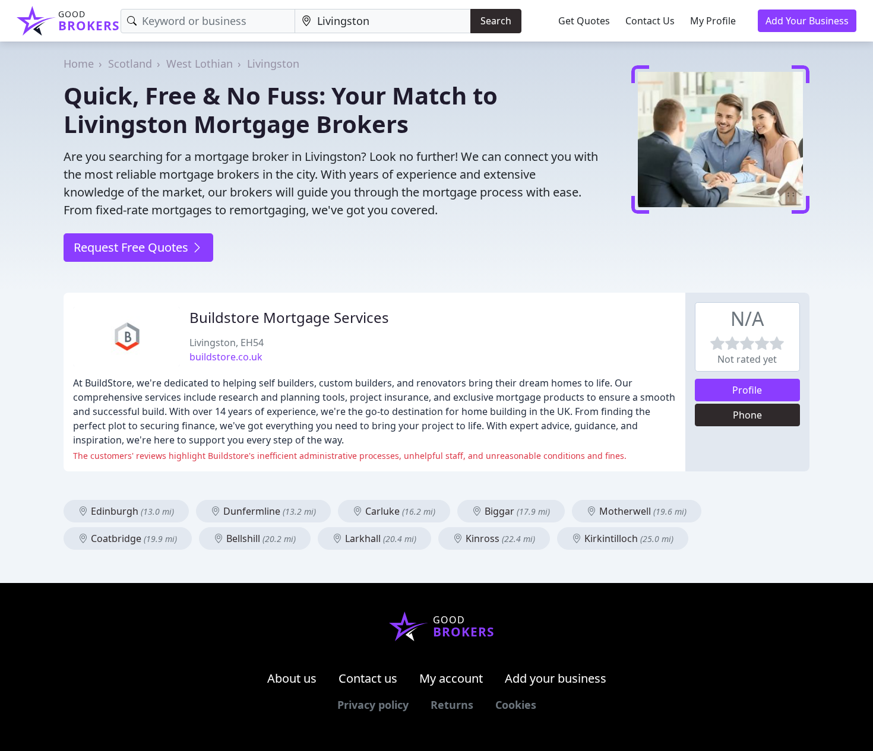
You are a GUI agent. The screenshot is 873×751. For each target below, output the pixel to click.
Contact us (368, 678)
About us (292, 678)
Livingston (273, 63)
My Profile (713, 20)
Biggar (516, 511)
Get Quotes (584, 20)
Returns (452, 705)
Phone (747, 415)
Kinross (499, 538)
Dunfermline (268, 511)
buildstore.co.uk (225, 356)
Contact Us (650, 20)
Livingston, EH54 (226, 342)
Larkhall (379, 538)
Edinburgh (131, 511)
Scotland (130, 63)
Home (79, 63)
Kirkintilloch (627, 538)
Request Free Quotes (132, 247)
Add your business (555, 678)
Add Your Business (807, 20)
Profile (747, 390)
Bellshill (260, 538)
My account (451, 678)
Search (495, 20)
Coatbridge (132, 538)
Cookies (515, 705)
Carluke (399, 511)
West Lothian (199, 63)
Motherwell (642, 511)
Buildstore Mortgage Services (289, 317)
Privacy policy (373, 705)
